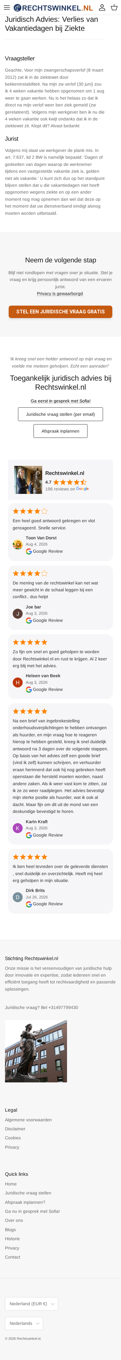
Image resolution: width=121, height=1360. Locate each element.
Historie (12, 1238)
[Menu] (7, 7)
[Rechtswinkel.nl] (54, 7)
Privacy (12, 1147)
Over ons (14, 1220)
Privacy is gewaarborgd (60, 293)
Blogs (10, 1229)
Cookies (13, 1137)
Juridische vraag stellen (28, 1192)
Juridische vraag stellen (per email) (60, 414)
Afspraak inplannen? (25, 1202)
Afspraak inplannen (60, 431)
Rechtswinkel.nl (28, 1338)
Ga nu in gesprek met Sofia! (32, 1211)
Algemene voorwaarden (28, 1119)
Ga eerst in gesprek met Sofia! (61, 400)
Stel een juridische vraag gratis (60, 312)
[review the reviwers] (29, 551)
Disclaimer (15, 1128)
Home (11, 1183)
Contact (12, 1256)
